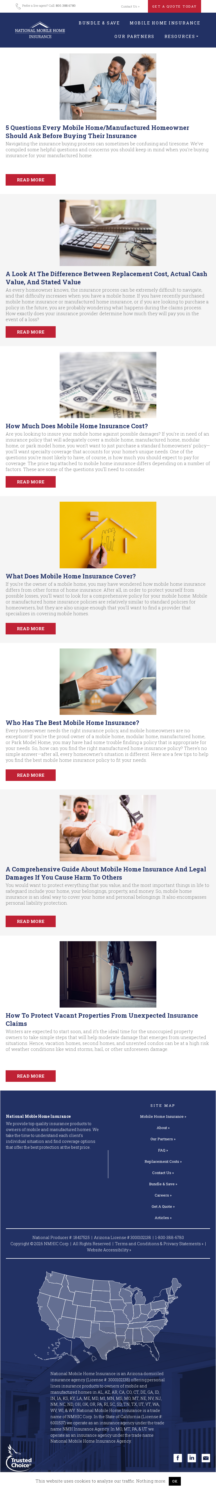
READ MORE (30, 180)
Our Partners (134, 36)
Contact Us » (130, 6)
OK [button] (174, 1481)
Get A (163, 1206)
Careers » (163, 1195)
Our (163, 1138)
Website (109, 1250)
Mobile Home (163, 1116)
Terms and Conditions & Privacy (159, 1243)
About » (163, 1127)
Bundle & (163, 1183)
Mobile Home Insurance (165, 23)
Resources (180, 36)
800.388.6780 (66, 5)
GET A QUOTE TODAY (174, 6)
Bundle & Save (99, 23)
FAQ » (163, 1150)
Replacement (163, 1161)
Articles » (163, 1217)
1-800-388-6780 (169, 1237)
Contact (163, 1172)
